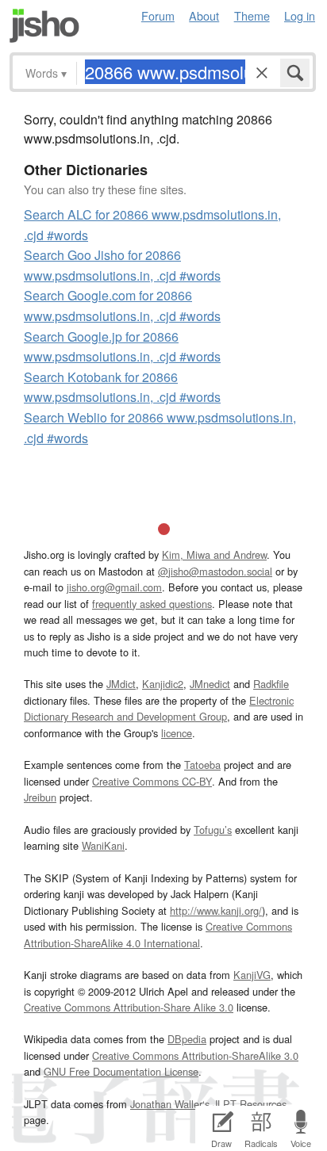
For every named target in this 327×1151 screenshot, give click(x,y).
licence (176, 732)
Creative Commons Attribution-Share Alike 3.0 (128, 1007)
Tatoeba (202, 764)
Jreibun (40, 797)
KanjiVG (252, 974)
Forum (158, 15)
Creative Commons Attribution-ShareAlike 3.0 (195, 1055)
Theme (252, 15)
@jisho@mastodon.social (215, 571)
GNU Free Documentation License (121, 1071)
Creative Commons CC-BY (152, 781)
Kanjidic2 (162, 683)
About (204, 15)
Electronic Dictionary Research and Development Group (159, 708)
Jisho (44, 26)
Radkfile (271, 683)
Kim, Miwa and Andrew (214, 554)
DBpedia (186, 1038)
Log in (299, 15)
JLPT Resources (250, 1103)
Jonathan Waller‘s (170, 1103)
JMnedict (210, 683)
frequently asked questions (152, 603)
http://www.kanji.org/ (216, 910)
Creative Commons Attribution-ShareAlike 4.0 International (158, 934)
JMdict (121, 683)
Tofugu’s (213, 829)
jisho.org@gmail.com (114, 587)
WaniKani (103, 845)
